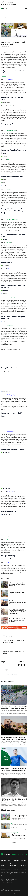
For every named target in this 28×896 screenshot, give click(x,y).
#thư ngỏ (12, 11)
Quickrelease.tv (10, 491)
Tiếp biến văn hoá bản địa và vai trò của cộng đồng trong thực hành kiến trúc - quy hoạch (18, 834)
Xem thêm (14, 842)
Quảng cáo (3, 1)
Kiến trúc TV (23, 865)
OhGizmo (9, 242)
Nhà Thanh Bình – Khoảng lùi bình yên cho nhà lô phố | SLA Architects (19, 825)
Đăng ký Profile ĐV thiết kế (15, 890)
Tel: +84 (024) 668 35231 (7, 882)
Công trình (16, 860)
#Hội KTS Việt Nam (5, 11)
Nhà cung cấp (17, 1)
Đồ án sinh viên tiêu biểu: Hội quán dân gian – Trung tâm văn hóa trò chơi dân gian (17, 620)
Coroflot (9, 189)
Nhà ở (12, 823)
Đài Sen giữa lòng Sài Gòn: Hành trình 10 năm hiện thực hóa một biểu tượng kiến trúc (14, 708)
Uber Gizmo (10, 79)
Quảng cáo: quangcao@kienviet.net (10, 879)
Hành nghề (23, 860)
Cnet (8, 268)
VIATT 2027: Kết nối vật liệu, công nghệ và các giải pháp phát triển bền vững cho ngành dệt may (19, 816)
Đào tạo (16, 863)
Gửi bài (10, 1)
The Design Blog (11, 297)
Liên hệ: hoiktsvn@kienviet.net (8, 877)
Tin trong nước (14, 814)
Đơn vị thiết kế (10, 2)
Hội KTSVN (3, 860)
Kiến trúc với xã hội (14, 832)
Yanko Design (10, 105)
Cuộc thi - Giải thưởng (6, 863)
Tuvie (8, 159)
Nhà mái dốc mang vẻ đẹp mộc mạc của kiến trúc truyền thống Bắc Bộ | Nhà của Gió (17, 584)
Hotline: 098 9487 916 (7, 880)
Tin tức (9, 860)
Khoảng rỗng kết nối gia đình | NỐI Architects (17, 593)
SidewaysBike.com (11, 130)
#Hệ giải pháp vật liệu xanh (20, 11)
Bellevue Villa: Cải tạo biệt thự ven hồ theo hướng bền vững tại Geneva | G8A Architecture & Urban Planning (13, 739)
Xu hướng (3, 865)
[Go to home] (5, 8)
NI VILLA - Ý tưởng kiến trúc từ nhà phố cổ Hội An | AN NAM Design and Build (17, 602)
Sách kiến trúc (12, 865)
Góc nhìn (24, 863)
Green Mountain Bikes (12, 219)
